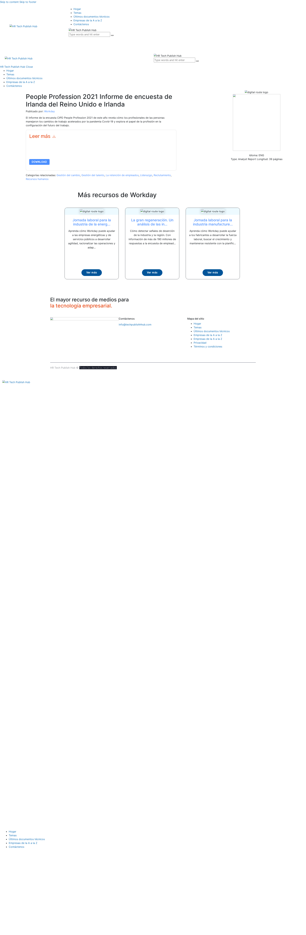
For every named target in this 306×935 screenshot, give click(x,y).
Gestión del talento (92, 175)
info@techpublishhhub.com (135, 324)
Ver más (91, 272)
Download (39, 161)
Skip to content (9, 2)
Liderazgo (146, 175)
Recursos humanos (37, 179)
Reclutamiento (162, 175)
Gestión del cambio (68, 175)
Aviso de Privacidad (150, 151)
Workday (49, 111)
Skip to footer (27, 2)
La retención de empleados (122, 175)
